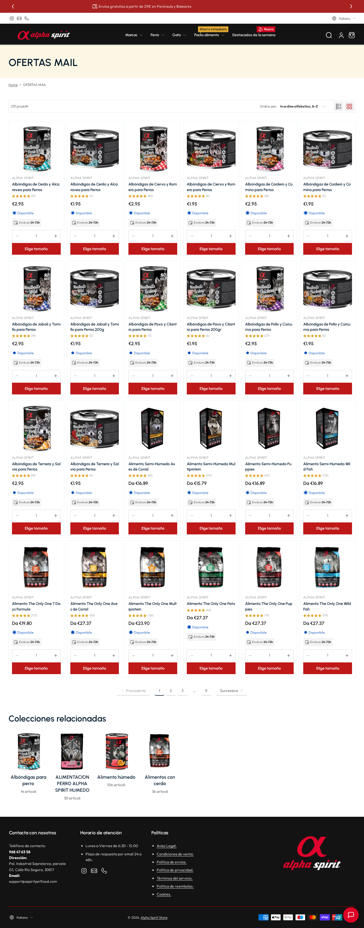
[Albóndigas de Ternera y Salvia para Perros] (36, 428)
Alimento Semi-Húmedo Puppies (268, 466)
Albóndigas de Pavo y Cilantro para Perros (152, 327)
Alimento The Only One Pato (211, 603)
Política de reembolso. (175, 886)
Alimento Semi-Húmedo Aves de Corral (151, 466)
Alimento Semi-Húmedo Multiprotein (211, 466)
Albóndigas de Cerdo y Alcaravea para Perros (35, 187)
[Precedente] (13, 6)
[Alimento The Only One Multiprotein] (152, 568)
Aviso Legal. (167, 845)
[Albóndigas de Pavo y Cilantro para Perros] (152, 288)
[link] (136, 35)
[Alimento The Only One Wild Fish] (327, 568)
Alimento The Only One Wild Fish (327, 606)
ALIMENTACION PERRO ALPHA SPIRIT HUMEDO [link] (72, 783)
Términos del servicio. (175, 878)
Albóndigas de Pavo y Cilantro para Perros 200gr (211, 327)
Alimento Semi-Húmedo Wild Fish (326, 466)
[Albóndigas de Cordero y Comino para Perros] (269, 149)
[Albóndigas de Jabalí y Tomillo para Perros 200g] (94, 288)
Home (13, 85)
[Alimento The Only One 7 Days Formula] (36, 568)
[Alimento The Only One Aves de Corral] (94, 568)
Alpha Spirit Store (154, 917)
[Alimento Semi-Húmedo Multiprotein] (211, 428)
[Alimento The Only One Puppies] (269, 568)
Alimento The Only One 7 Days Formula (36, 606)
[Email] (19, 18)
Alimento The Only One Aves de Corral (94, 606)
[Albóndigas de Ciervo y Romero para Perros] (152, 149)
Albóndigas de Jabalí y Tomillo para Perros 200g (94, 327)
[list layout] (338, 106)
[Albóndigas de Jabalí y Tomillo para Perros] (36, 288)
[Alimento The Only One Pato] (211, 568)
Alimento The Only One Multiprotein (152, 606)
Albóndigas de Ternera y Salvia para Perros (36, 466)
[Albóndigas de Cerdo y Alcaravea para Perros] (36, 149)
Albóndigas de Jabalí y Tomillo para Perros (36, 327)
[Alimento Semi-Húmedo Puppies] (269, 428)
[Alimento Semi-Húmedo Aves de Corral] (152, 428)
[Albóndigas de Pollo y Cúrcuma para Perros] (269, 288)
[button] (343, 18)
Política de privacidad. (175, 870)
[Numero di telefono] (26, 18)
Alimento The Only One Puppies (268, 606)
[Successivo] (351, 6)
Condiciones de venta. (175, 854)
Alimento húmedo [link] (116, 777)
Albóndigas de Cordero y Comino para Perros (269, 187)
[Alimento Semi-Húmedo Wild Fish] (327, 428)
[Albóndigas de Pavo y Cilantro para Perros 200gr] (211, 288)
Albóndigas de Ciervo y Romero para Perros (152, 187)
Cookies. (164, 894)
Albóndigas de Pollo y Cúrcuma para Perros (268, 327)
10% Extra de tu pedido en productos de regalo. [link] (182, 6)
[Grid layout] (349, 106)
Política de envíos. (172, 862)
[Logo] (44, 35)
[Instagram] (12, 18)
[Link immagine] (28, 768)
